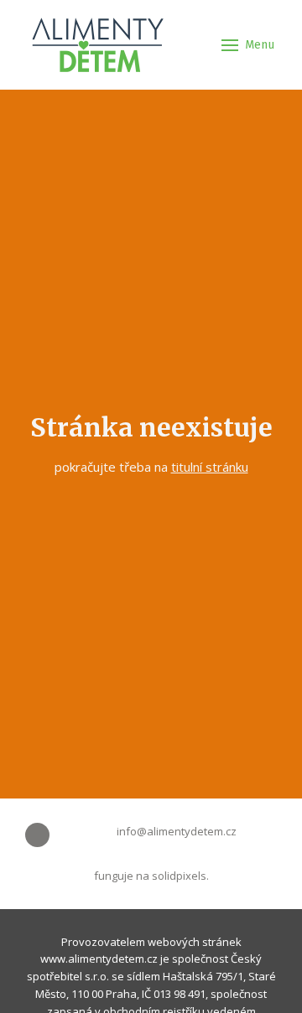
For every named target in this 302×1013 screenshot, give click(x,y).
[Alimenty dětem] (97, 45)
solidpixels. (180, 875)
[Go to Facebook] (37, 835)
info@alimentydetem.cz (177, 831)
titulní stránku (209, 466)
